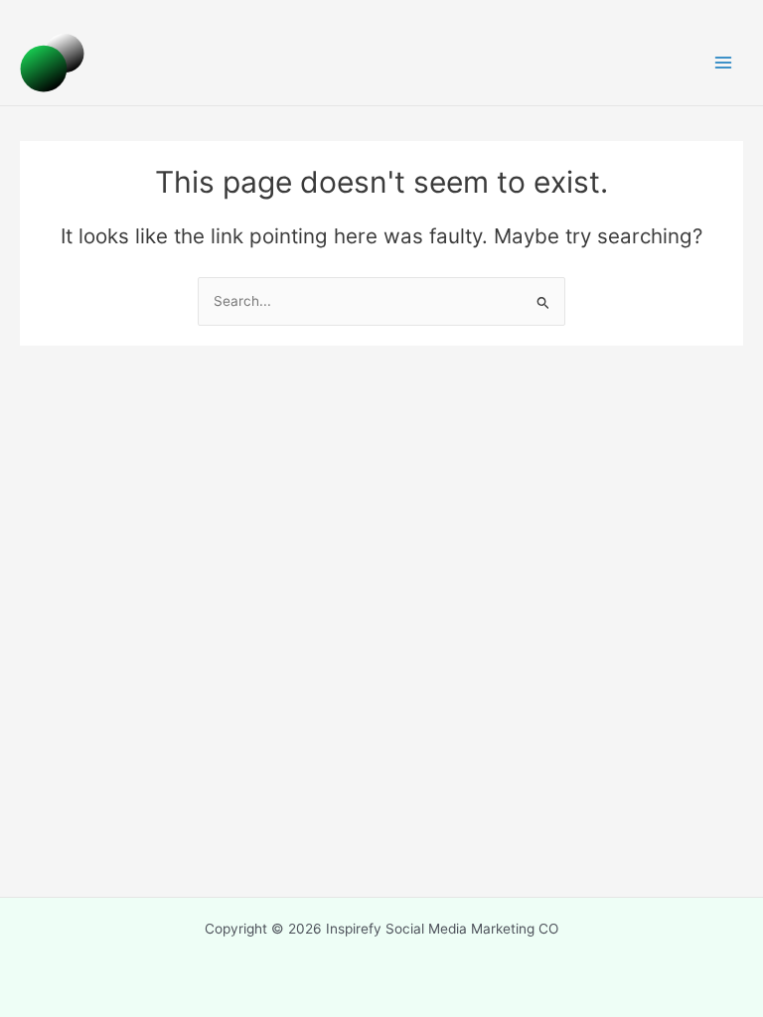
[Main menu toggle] (723, 63)
